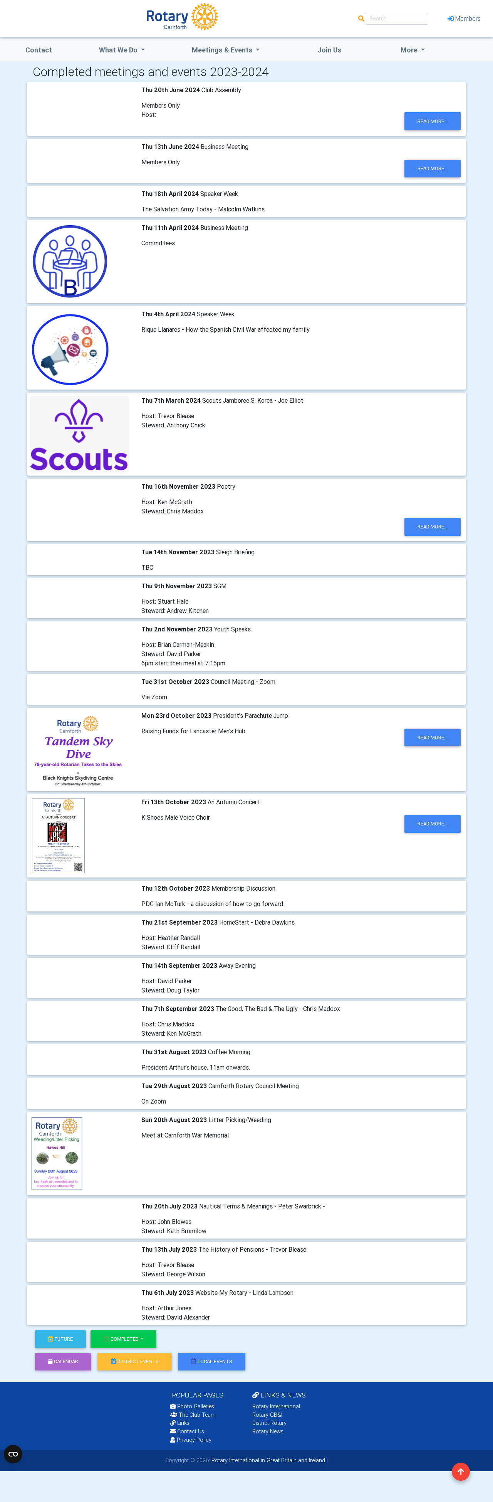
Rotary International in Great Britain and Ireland (267, 1460)
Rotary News (267, 1431)
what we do (119, 50)
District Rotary (269, 1422)
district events (138, 1361)
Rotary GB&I (267, 1414)
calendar (66, 1361)
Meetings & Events (223, 50)
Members (468, 18)
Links (183, 1422)
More (410, 50)
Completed (125, 1339)
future (64, 1339)
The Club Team (197, 1414)
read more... (433, 121)
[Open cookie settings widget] (13, 1454)
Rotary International (276, 1406)
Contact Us (190, 1431)
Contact (38, 50)
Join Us (329, 50)
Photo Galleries (195, 1406)
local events (215, 1361)
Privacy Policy (194, 1439)
